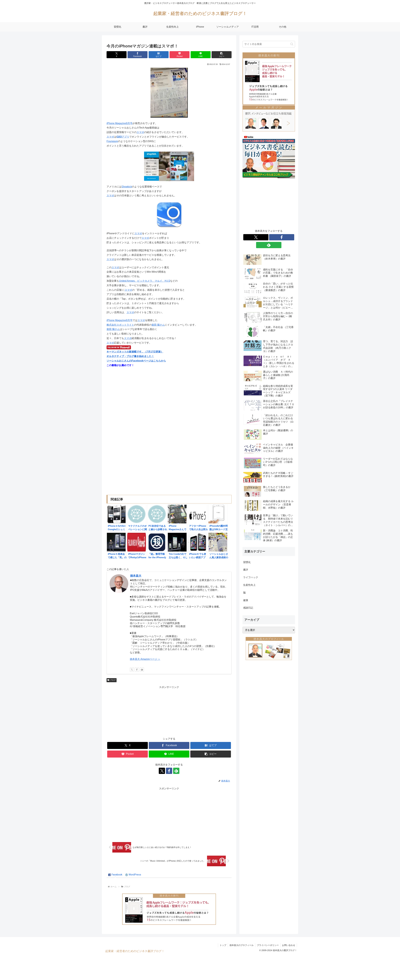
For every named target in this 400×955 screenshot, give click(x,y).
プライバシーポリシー (268, 945)
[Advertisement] (169, 711)
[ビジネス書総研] (268, 156)
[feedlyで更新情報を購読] (142, 670)
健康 (245, 600)
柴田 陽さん (158, 324)
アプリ (123, 136)
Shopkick (127, 186)
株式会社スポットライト (120, 324)
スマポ (140, 132)
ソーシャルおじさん (118, 360)
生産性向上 (249, 585)
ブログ (113, 680)
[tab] (115, 875)
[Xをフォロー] (132, 670)
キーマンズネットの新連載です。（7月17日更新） (135, 351)
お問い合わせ (288, 945)
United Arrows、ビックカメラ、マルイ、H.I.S (144, 280)
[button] (222, 54)
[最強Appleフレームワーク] (169, 909)
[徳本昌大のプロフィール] (269, 648)
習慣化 (247, 562)
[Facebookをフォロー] (137, 670)
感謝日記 (248, 607)
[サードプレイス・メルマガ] (268, 118)
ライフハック (250, 577)
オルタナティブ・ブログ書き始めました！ (130, 356)
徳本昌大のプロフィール (242, 945)
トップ (223, 945)
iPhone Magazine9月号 (119, 123)
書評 (245, 569)
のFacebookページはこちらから (147, 360)
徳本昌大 (135, 575)
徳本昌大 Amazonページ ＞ (145, 659)
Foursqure (112, 141)
